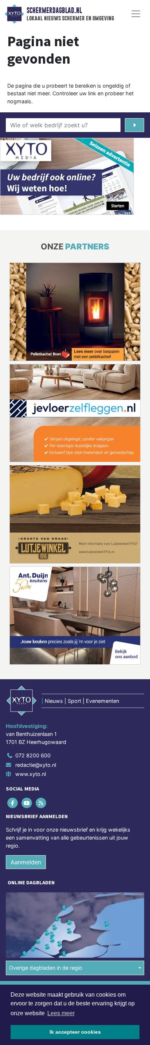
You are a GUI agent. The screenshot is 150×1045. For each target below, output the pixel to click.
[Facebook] (13, 803)
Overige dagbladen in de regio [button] (45, 968)
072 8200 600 (33, 755)
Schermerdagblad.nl (54, 10)
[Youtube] (27, 803)
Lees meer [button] (61, 1013)
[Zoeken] (134, 125)
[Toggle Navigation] (135, 13)
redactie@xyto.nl (35, 765)
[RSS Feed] (41, 803)
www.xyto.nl (30, 774)
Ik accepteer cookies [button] (75, 1032)
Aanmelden (26, 862)
